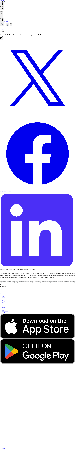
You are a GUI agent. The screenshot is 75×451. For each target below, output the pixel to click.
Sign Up (1, 289)
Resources (1, 11)
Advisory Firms (3, 297)
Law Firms (3, 296)
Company (11, 23)
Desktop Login (3, 310)
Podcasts (3, 302)
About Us (3, 305)
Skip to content (2, 0)
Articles (2, 300)
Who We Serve (2, 6)
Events (1, 10)
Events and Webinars (4, 301)
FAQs (2, 449)
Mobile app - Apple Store (5, 311)
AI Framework (3, 307)
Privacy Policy (3, 447)
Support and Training (4, 312)
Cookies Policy (3, 448)
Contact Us (7, 21)
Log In (5, 21)
